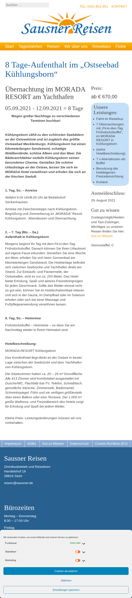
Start (9, 46)
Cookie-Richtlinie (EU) (111, 443)
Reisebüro (101, 46)
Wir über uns (75, 46)
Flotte (121, 46)
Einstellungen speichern (66, 589)
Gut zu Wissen (102, 236)
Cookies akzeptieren (66, 571)
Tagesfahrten (30, 46)
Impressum (13, 443)
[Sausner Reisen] (67, 24)
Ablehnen (66, 580)
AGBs (31, 443)
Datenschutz (79, 443)
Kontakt (119, 6)
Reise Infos (15, 54)
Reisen (53, 46)
